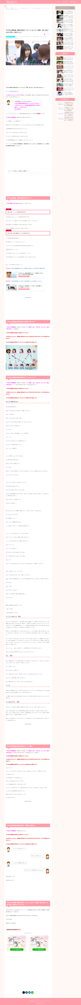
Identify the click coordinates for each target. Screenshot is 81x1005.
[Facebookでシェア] (26, 992)
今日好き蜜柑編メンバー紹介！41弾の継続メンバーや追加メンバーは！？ (26, 281)
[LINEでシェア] (32, 992)
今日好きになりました (11, 36)
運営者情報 (32, 1001)
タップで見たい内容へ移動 (17, 171)
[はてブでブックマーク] (29, 992)
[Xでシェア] (23, 992)
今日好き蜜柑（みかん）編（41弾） (41, 36)
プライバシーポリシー (40, 1001)
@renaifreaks (13, 91)
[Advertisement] (28, 19)
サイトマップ (48, 1001)
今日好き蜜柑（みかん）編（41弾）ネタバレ (15, 38)
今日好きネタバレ (30, 36)
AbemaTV (14, 923)
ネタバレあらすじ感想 (21, 36)
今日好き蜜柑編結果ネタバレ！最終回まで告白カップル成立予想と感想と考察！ (28, 268)
